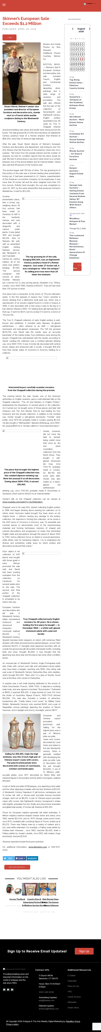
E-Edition (72, 975)
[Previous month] (72, 28)
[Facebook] (5, 990)
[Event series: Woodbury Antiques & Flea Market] (70, 215)
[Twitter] (9, 990)
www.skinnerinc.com (37, 847)
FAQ (70, 991)
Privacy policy (12, 1024)
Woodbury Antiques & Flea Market (77, 221)
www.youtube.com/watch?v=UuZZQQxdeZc (22, 502)
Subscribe (72, 981)
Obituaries (72, 1002)
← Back (9, 37)
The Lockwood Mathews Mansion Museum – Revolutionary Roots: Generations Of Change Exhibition (77, 246)
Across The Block (17, 899)
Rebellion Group (73, 1021)
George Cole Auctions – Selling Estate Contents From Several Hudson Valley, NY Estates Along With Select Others (77, 196)
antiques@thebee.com (49, 1008)
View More (77, 266)
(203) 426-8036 (46, 992)
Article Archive (74, 997)
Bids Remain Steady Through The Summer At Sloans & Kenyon (51, 902)
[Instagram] (13, 990)
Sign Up (84, 951)
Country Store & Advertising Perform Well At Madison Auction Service (34, 902)
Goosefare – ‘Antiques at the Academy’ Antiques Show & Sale (76, 102)
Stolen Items (73, 1007)
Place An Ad (73, 986)
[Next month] (89, 28)
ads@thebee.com (46, 1000)
